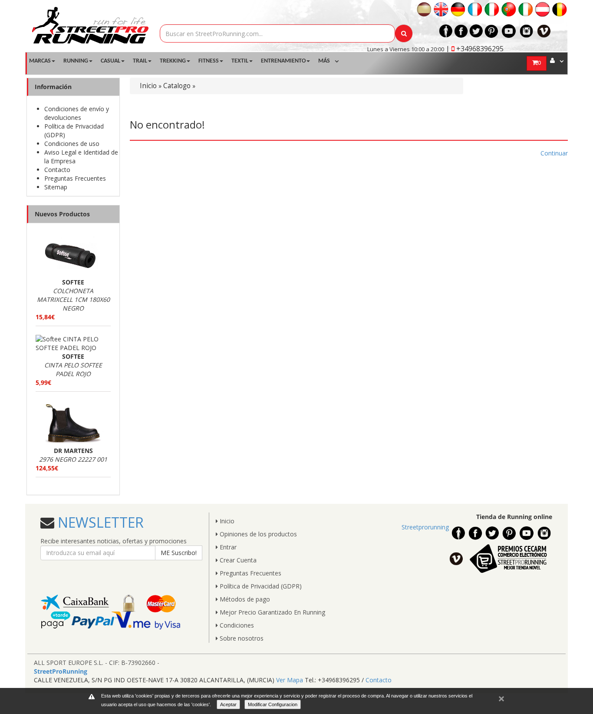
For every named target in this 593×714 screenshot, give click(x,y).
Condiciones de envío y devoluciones (76, 113)
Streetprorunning (425, 527)
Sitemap (55, 187)
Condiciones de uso (71, 143)
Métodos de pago (244, 599)
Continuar (554, 153)
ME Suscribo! (179, 553)
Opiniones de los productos (257, 534)
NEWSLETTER (99, 522)
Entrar (227, 547)
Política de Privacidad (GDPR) (260, 586)
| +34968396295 (475, 48)
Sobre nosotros (241, 638)
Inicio (148, 85)
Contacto (57, 169)
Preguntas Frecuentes (75, 178)
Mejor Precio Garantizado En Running (271, 612)
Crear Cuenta (237, 560)
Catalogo (177, 85)
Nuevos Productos (62, 214)
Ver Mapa (289, 680)
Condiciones (236, 625)
